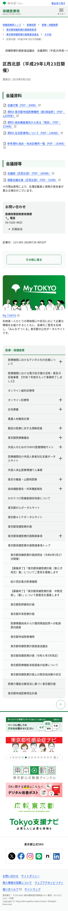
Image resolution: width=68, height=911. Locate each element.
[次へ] (57, 757)
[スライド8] (35, 757)
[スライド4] (23, 757)
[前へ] (10, 757)
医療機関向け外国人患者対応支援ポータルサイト (31, 458)
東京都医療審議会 (18, 438)
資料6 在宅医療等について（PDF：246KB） (33, 133)
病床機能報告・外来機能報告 (25, 489)
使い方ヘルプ (10, 889)
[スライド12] (48, 757)
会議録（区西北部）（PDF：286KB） (29, 173)
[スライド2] (16, 757)
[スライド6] (29, 757)
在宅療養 (13, 409)
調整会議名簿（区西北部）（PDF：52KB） (32, 180)
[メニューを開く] (61, 12)
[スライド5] (26, 757)
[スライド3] (19, 757)
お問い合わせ (10, 876)
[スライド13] (51, 757)
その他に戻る (34, 260)
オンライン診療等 (18, 400)
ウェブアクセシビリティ (48, 883)
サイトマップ (32, 889)
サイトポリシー (30, 876)
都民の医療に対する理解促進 (25, 428)
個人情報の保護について (17, 883)
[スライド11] (45, 757)
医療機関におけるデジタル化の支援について (31, 362)
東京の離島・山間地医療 (22, 479)
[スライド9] (38, 757)
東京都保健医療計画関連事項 (25, 536)
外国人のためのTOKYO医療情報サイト (31, 447)
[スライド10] (41, 757)
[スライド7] (32, 757)
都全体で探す (58, 3)
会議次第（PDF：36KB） (22, 105)
